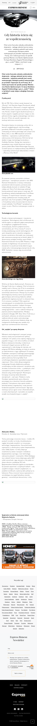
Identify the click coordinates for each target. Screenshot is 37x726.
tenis (21, 620)
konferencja (24, 599)
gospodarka (7, 596)
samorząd (19, 618)
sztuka (12, 620)
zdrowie (15, 628)
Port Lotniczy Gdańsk (7, 612)
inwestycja (14, 596)
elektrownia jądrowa (23, 588)
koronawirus (5, 586)
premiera (33, 612)
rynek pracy (23, 615)
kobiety (17, 599)
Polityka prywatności (24, 713)
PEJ (27, 604)
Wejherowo (30, 623)
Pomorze (17, 610)
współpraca (19, 626)
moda (30, 602)
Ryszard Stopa (31, 615)
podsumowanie (5, 607)
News (11, 685)
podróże (32, 604)
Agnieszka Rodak (20, 586)
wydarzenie (26, 626)
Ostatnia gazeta (18, 687)
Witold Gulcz (11, 626)
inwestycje (21, 596)
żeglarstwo (21, 628)
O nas (15, 702)
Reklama (17, 685)
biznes (33, 586)
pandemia (12, 586)
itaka (26, 596)
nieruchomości (20, 604)
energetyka (6, 591)
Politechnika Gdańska (30, 607)
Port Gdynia (32, 610)
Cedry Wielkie (7, 588)
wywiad (33, 626)
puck (17, 615)
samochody (13, 618)
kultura (13, 602)
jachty (31, 596)
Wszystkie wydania (18, 704)
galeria (5, 594)
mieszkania (25, 602)
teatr (17, 620)
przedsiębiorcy (6, 615)
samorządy (26, 618)
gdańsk (11, 594)
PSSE (12, 615)
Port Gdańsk (24, 610)
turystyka (23, 623)
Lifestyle (19, 602)
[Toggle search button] (31, 7)
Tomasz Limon (27, 620)
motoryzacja (6, 604)
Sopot (32, 618)
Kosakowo (7, 602)
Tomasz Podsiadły (8, 623)
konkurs (30, 599)
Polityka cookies (18, 715)
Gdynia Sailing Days (24, 594)
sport (7, 620)
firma (32, 591)
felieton (22, 591)
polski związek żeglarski (7, 610)
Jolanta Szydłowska (9, 599)
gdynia (16, 594)
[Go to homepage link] (17, 7)
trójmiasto (16, 623)
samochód (5, 618)
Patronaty (24, 685)
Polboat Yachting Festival (17, 607)
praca (15, 612)
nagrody (13, 604)
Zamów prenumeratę (12, 713)
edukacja (14, 588)
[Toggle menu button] (34, 7)
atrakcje (28, 586)
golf (32, 594)
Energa (31, 588)
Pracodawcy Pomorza (24, 612)
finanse (27, 591)
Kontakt (21, 702)
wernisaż (4, 626)
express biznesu (14, 591)
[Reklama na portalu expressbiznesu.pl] (18, 556)
